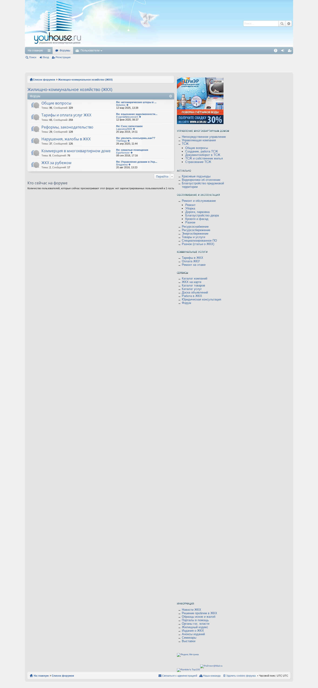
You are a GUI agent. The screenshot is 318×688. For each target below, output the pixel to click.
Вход (46, 57)
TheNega (121, 140)
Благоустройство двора (202, 215)
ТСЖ (185, 143)
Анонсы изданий (193, 634)
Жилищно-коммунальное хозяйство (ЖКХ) (85, 79)
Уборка (190, 208)
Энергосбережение (195, 233)
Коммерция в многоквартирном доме (76, 151)
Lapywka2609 (124, 129)
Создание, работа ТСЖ (201, 151)
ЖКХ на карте (191, 282)
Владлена (122, 164)
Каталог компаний (194, 278)
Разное (190, 222)
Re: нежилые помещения (132, 149)
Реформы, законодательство (67, 127)
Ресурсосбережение (196, 230)
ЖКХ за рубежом (56, 163)
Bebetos (120, 105)
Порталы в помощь (195, 620)
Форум (186, 303)
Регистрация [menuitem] (290, 51)
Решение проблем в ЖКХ (199, 613)
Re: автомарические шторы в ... (136, 102)
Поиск (281, 23)
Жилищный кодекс (195, 627)
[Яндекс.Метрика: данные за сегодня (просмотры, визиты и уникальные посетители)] (188, 655)
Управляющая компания (199, 140)
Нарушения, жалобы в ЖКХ (66, 139)
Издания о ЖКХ (193, 630)
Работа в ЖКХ (192, 296)
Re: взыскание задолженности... (136, 114)
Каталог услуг (192, 289)
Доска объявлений (195, 292)
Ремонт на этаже (194, 264)
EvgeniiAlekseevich (127, 116)
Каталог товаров (193, 285)
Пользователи (90, 50)
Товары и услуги (193, 237)
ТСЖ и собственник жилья (204, 158)
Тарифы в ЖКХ (192, 258)
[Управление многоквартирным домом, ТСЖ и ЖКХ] (92, 45)
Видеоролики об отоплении (201, 180)
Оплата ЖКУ (191, 261)
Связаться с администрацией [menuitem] (179, 675)
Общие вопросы (56, 103)
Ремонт (190, 205)
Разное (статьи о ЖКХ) (198, 244)
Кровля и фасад (196, 219)
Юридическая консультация (201, 299)
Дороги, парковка (197, 212)
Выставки (188, 641)
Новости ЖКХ (191, 609)
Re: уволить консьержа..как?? (135, 138)
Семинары (189, 637)
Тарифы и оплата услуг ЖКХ (66, 115)
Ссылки (50, 51)
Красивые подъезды (196, 176)
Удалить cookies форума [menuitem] (241, 675)
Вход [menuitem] (283, 51)
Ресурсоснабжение (195, 226)
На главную (35, 50)
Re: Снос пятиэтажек (129, 126)
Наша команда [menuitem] (211, 675)
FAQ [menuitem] (277, 51)
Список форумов (44, 79)
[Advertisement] (167, 23)
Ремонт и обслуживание (199, 200)
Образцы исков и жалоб (198, 616)
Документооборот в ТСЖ (202, 155)
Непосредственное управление (204, 136)
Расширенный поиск (288, 23)
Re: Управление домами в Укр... (136, 161)
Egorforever (123, 152)
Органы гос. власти (195, 623)
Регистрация (63, 57)
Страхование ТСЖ (198, 162)
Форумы (65, 50)
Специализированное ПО (199, 240)
